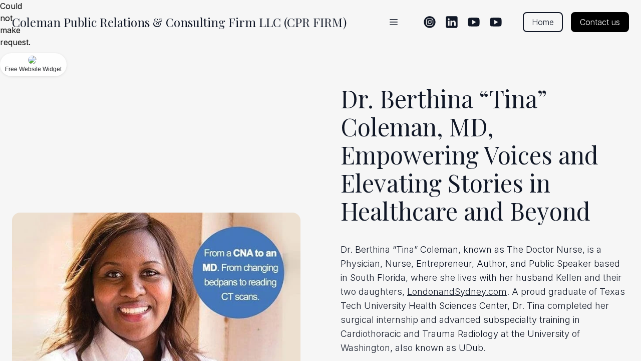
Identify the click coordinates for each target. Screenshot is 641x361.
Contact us (600, 22)
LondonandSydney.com (457, 291)
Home (543, 22)
